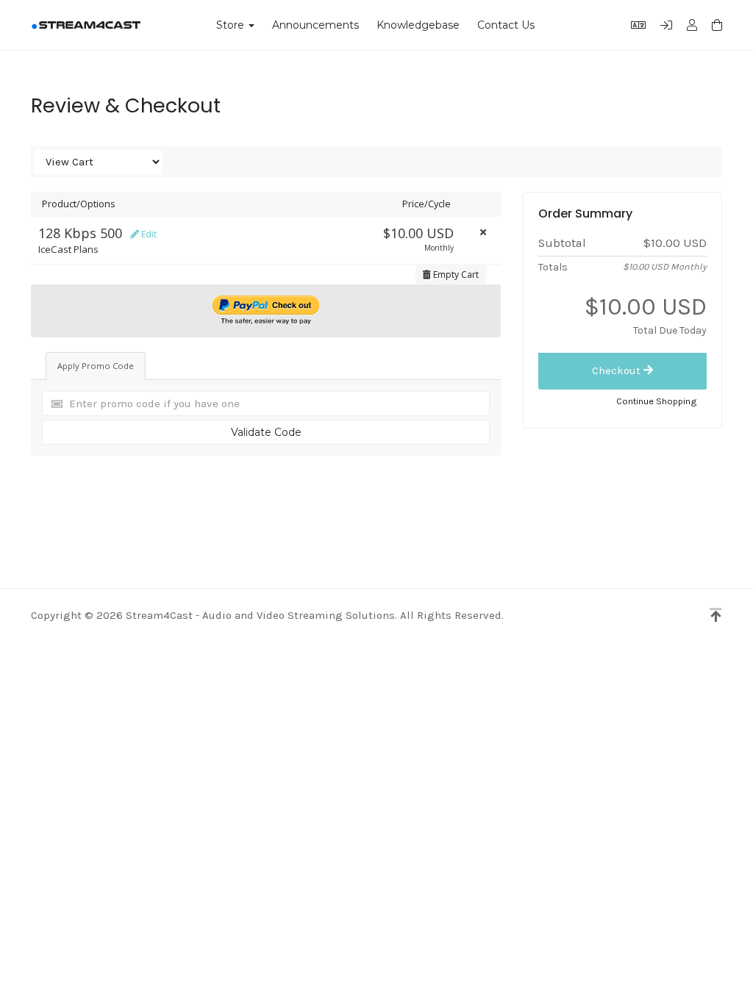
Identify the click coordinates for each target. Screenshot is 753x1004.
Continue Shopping (656, 400)
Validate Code (266, 432)
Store (233, 25)
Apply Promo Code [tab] (95, 365)
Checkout (617, 370)
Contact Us (506, 25)
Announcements (315, 25)
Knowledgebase (418, 25)
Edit (148, 234)
